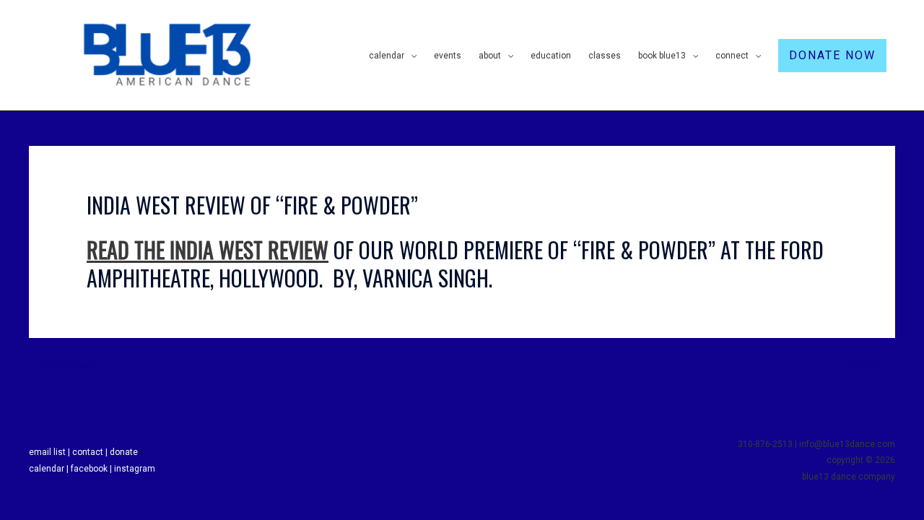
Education (551, 56)
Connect (732, 56)
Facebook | (92, 469)
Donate (124, 452)
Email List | (50, 452)
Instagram (134, 469)
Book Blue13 (662, 56)
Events (447, 56)
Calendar (386, 56)
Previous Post (62, 365)
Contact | (91, 452)
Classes (604, 56)
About (490, 56)
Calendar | (50, 469)
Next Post (870, 365)
